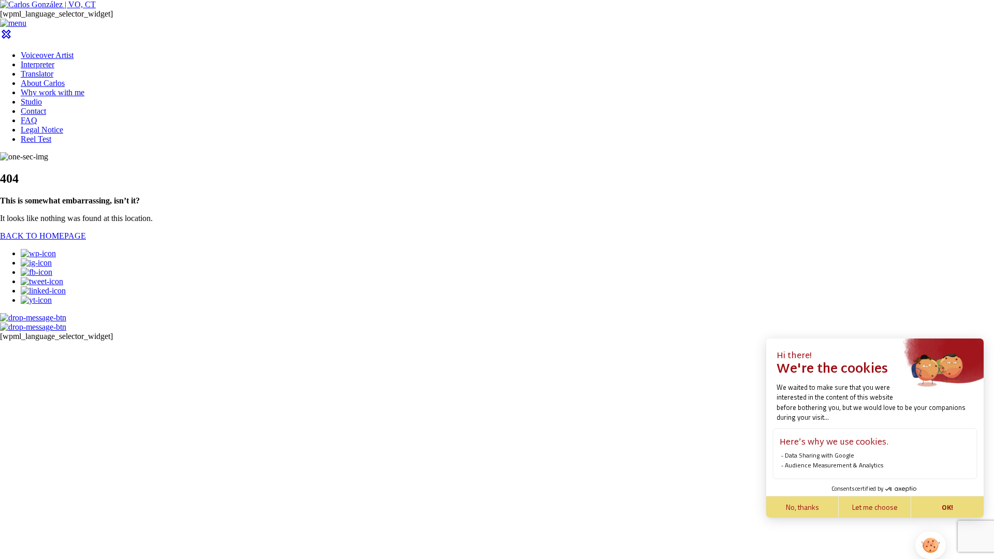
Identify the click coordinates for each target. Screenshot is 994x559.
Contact (33, 111)
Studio (31, 101)
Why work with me (52, 92)
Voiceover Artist (47, 55)
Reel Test (36, 139)
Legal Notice (42, 129)
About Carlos (43, 83)
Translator (37, 73)
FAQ (29, 120)
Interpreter (37, 64)
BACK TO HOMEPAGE (43, 235)
